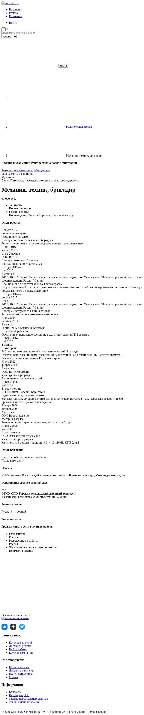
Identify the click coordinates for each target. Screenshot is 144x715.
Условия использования (24, 702)
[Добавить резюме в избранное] (30, 582)
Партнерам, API (19, 695)
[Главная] (37, 97)
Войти (13, 22)
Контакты (15, 691)
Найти (63, 65)
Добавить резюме (20, 646)
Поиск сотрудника (21, 673)
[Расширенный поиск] (30, 65)
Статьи (13, 677)
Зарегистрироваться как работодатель (26, 170)
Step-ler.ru (16, 711)
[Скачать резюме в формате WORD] (86, 582)
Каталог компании (21, 652)
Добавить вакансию (21, 670)
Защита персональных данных (28, 698)
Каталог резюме (19, 667)
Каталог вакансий (20, 642)
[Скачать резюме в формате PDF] (30, 611)
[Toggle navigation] (17, 4)
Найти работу (18, 649)
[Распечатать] (86, 611)
